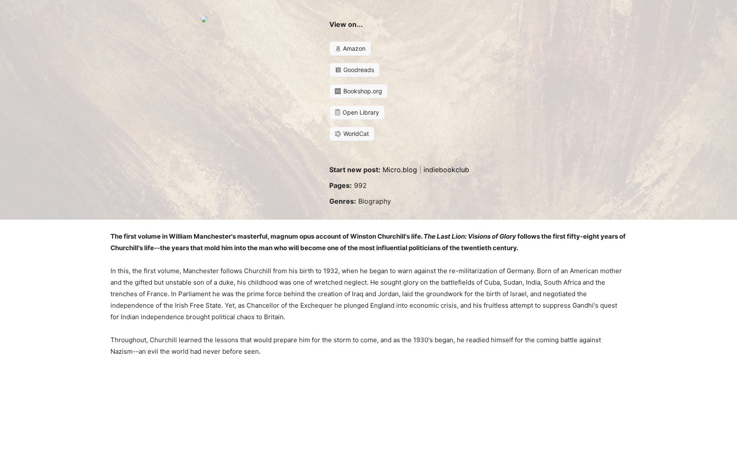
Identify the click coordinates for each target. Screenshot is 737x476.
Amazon (353, 48)
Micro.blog (400, 169)
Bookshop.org (362, 91)
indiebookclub (446, 169)
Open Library (360, 112)
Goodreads (358, 69)
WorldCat (355, 133)
